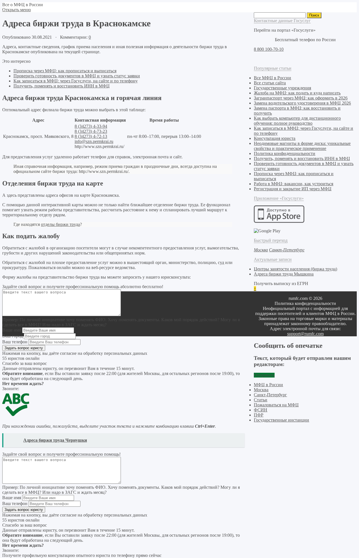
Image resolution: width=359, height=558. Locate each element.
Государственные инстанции (281, 420)
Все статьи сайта (270, 82)
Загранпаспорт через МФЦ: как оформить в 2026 (301, 98)
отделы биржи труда (60, 224)
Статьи (260, 399)
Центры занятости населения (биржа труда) (295, 269)
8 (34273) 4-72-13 (91, 136)
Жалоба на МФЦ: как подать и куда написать (297, 93)
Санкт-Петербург (270, 394)
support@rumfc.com (305, 333)
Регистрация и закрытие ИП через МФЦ (293, 188)
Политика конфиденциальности (284, 153)
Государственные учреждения (282, 87)
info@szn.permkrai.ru (94, 141)
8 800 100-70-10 (269, 49)
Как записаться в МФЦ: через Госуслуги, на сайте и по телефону (75, 80)
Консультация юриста (274, 138)
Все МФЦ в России (272, 77)
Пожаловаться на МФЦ (276, 404)
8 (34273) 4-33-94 (91, 126)
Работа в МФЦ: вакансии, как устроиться (293, 183)
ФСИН (260, 409)
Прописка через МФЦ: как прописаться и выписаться (64, 70)
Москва (261, 389)
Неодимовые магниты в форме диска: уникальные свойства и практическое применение (302, 146)
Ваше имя (11, 330)
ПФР (258, 415)
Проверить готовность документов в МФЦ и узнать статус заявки (76, 75)
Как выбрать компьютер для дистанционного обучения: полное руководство (297, 121)
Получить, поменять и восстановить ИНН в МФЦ (61, 86)
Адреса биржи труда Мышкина (284, 274)
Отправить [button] (264, 375)
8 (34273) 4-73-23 (91, 131)
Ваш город (12, 336)
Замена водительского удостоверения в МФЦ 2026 (302, 103)
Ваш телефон (14, 341)
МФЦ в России (268, 384)
